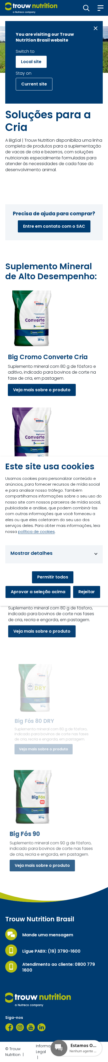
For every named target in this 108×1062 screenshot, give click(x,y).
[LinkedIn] (41, 1027)
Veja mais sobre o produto (42, 390)
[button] (86, 8)
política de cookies (36, 531)
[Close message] (95, 28)
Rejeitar (86, 592)
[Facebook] (9, 1027)
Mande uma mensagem (47, 935)
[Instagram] (20, 1027)
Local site (31, 62)
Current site (34, 84)
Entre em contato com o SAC (54, 226)
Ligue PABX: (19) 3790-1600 (51, 951)
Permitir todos (52, 577)
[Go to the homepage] (38, 1000)
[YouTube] (31, 1027)
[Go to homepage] (31, 8)
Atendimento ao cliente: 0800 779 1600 (58, 967)
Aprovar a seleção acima (38, 592)
